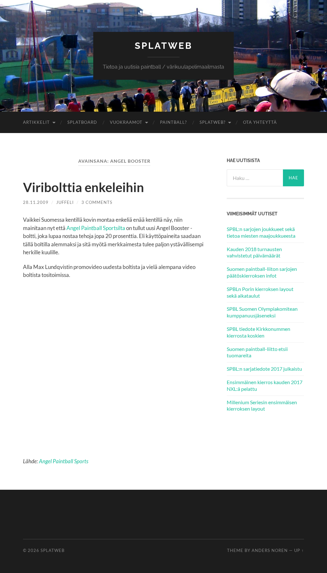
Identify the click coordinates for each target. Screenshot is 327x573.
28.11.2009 (36, 202)
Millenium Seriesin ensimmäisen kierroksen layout (262, 405)
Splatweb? (212, 122)
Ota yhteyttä (260, 122)
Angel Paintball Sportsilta (95, 228)
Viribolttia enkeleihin (83, 187)
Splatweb (164, 46)
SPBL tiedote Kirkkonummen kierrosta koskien (258, 332)
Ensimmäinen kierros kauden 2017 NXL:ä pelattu (264, 385)
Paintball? (173, 122)
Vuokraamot (126, 122)
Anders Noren (270, 550)
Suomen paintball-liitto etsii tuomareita (257, 352)
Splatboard (82, 122)
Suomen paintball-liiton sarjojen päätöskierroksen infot (262, 272)
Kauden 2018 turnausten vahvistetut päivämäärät (254, 252)
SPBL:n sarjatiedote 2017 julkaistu (264, 369)
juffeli (65, 202)
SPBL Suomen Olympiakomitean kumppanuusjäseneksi (262, 312)
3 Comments (96, 202)
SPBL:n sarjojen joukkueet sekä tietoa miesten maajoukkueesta (261, 232)
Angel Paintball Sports (63, 461)
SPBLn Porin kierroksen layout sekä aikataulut (260, 292)
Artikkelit (36, 122)
